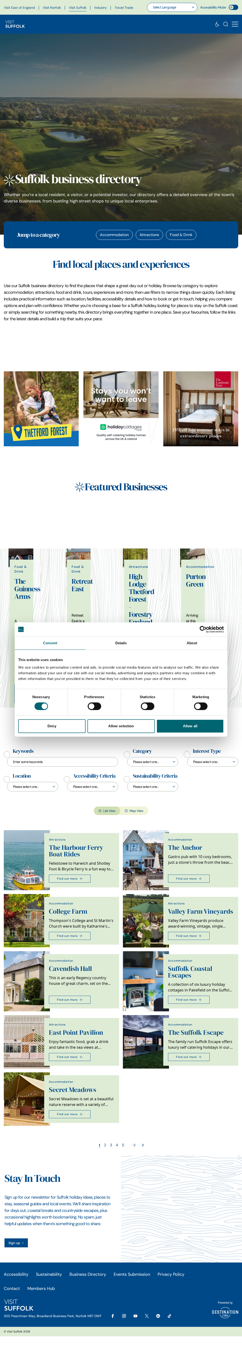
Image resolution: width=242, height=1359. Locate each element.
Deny (52, 726)
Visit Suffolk (77, 7)
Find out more (67, 878)
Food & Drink (181, 234)
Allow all (190, 726)
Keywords (23, 751)
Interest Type (207, 751)
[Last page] (142, 1145)
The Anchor (185, 847)
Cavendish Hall (70, 969)
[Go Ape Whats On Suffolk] (41, 408)
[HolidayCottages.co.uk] (120, 408)
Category (142, 751)
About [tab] (192, 643)
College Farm (68, 911)
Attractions (149, 234)
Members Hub (41, 1288)
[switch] (94, 706)
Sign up (14, 1243)
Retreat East (82, 585)
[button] (235, 24)
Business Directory (87, 1274)
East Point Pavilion (76, 1032)
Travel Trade (124, 7)
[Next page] (134, 1145)
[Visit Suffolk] (15, 24)
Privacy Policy (171, 1274)
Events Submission (132, 1274)
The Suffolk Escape (196, 1032)
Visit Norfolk (52, 7)
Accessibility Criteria (94, 776)
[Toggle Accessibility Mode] (233, 7)
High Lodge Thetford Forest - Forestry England (141, 599)
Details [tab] (121, 643)
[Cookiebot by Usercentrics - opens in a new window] (203, 629)
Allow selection (121, 726)
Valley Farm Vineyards (200, 911)
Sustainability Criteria (155, 776)
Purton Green (195, 580)
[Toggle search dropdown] (225, 24)
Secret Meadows (72, 1090)
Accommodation (114, 234)
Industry (100, 7)
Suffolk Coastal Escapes (190, 972)
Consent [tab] (50, 643)
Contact (12, 1288)
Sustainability (49, 1274)
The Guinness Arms (27, 589)
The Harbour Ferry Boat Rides (76, 851)
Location (22, 776)
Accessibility (16, 1274)
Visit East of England (19, 7)
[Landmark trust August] (200, 408)
